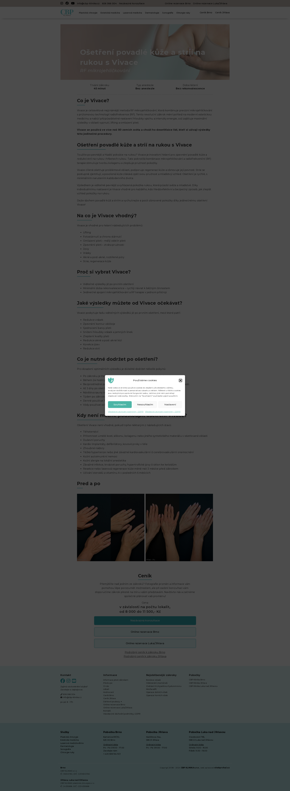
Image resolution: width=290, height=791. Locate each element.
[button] (180, 380)
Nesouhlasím (145, 404)
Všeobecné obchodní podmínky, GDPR (125, 411)
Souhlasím (120, 404)
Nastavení (170, 404)
